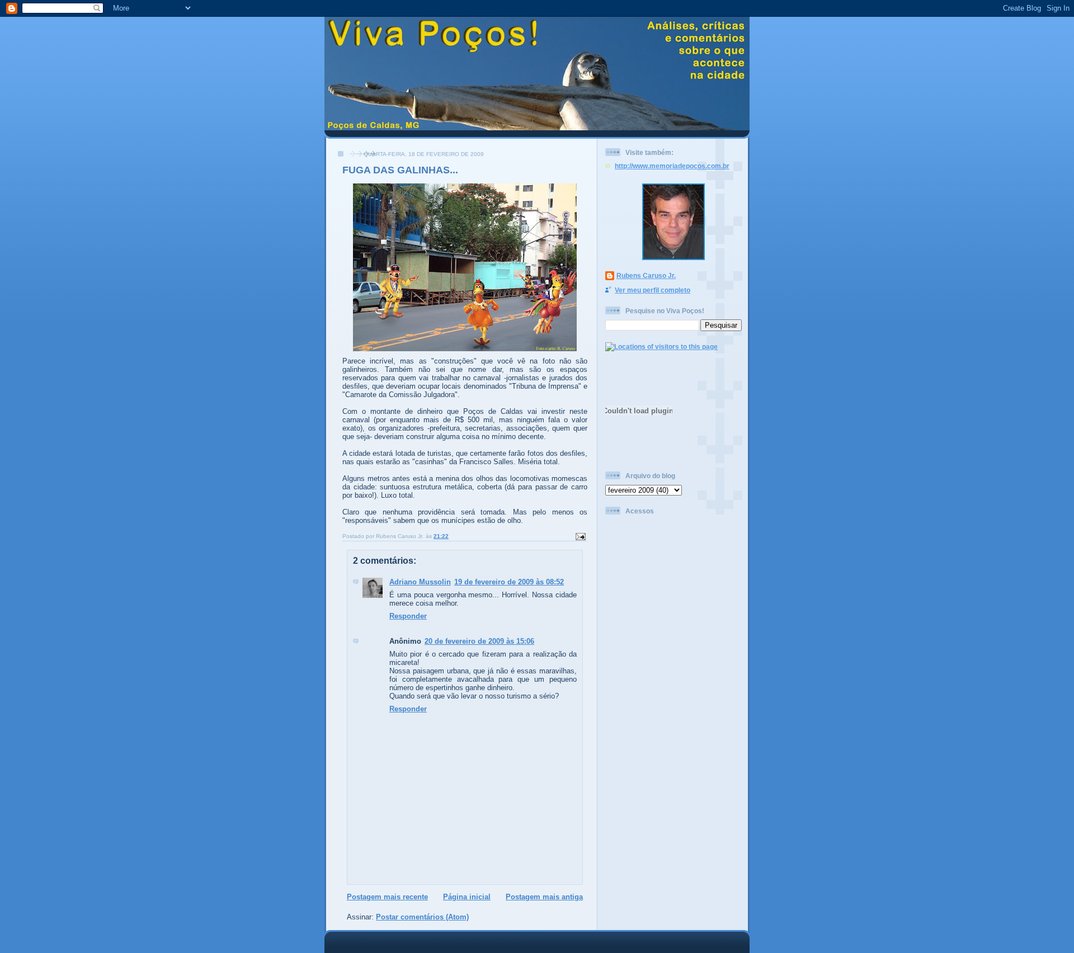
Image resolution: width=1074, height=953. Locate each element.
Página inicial (467, 897)
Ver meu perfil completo (652, 290)
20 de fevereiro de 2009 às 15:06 (479, 641)
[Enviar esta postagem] (580, 536)
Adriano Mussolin (420, 582)
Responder (408, 616)
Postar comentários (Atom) (422, 917)
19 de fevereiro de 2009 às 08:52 (509, 582)
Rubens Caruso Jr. (646, 275)
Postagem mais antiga (544, 897)
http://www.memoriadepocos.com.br (672, 165)
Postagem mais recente (387, 897)
